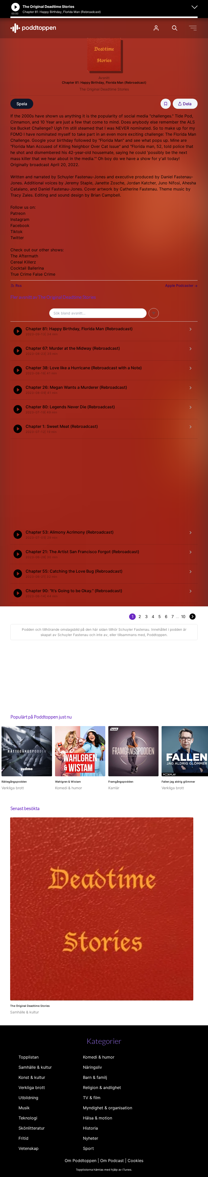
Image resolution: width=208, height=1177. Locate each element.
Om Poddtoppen (80, 1160)
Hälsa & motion (97, 1117)
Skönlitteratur (32, 1128)
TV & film (91, 1097)
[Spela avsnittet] (18, 331)
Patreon (17, 213)
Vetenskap (29, 1148)
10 (183, 616)
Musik (24, 1107)
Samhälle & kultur (35, 1067)
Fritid (23, 1138)
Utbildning (28, 1097)
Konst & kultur (32, 1077)
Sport (88, 1148)
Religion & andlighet (102, 1087)
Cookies (135, 1160)
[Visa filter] (154, 313)
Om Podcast (112, 1160)
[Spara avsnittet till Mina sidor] (166, 104)
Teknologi (28, 1117)
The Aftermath (24, 255)
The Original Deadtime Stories (104, 89)
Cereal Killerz (23, 262)
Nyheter (90, 1138)
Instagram (19, 219)
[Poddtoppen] (33, 28)
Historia (90, 1128)
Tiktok (16, 231)
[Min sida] (156, 28)
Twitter (17, 237)
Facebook (19, 225)
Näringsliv (92, 1067)
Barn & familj (95, 1077)
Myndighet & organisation (107, 1107)
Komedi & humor (98, 1057)
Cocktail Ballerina (27, 268)
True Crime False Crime (32, 274)
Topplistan (29, 1057)
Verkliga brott (32, 1087)
